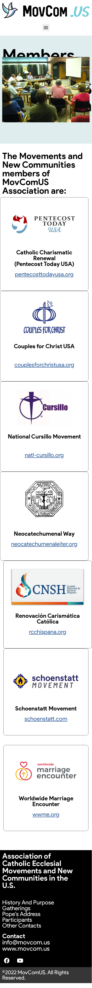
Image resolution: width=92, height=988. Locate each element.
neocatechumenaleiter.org (44, 543)
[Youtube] (20, 960)
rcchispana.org (47, 631)
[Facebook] (6, 960)
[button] (46, 27)
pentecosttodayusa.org (44, 274)
